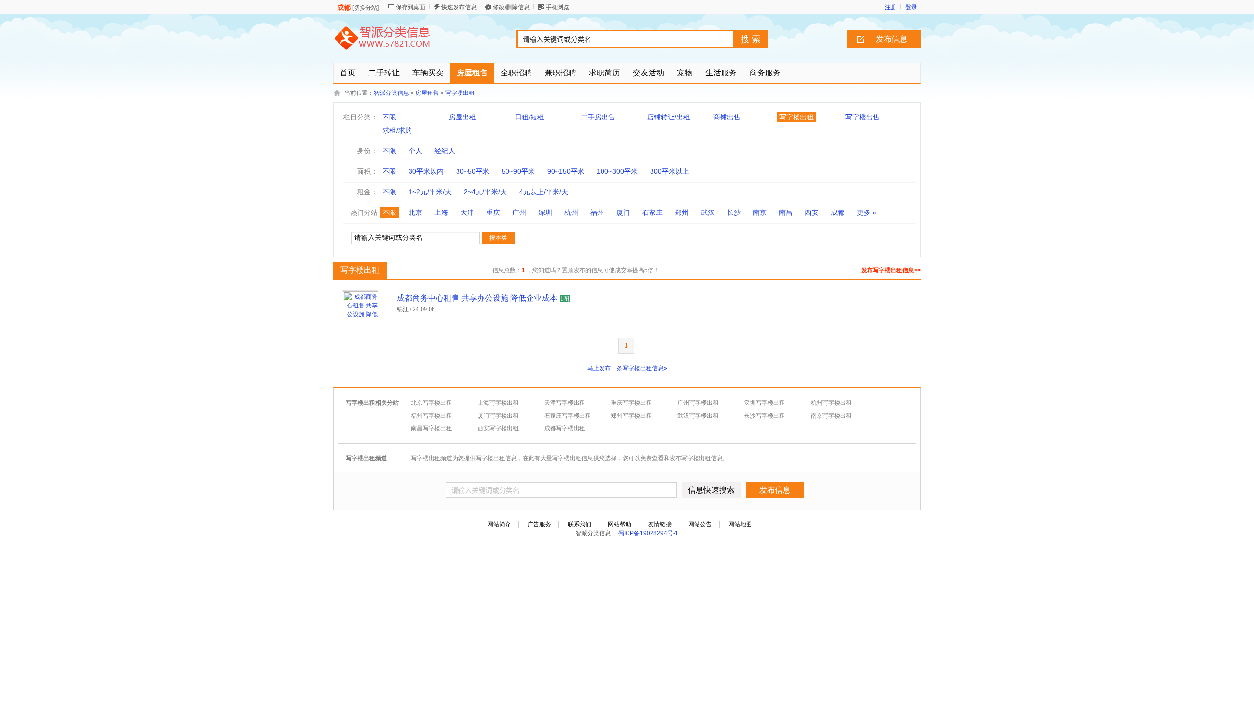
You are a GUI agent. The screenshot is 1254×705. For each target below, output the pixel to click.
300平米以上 (669, 171)
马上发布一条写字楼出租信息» (627, 368)
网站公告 (700, 524)
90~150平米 (565, 171)
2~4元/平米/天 (485, 192)
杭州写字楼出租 (831, 403)
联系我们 (579, 524)
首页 (348, 73)
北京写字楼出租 (431, 403)
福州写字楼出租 (431, 415)
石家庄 (652, 212)
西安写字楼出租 (498, 428)
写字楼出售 (862, 117)
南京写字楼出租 (831, 415)
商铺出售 (727, 117)
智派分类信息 (391, 93)
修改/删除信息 (511, 7)
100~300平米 (617, 171)
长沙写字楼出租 (764, 415)
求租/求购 (397, 130)
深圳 (545, 212)
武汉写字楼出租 (698, 415)
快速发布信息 (459, 7)
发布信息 (891, 39)
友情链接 (660, 524)
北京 (415, 212)
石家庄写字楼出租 (567, 415)
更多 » (866, 212)
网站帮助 (619, 524)
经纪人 (444, 151)
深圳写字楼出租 (764, 403)
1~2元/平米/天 (430, 192)
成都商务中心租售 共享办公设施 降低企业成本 (477, 298)
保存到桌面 (410, 7)
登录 (911, 7)
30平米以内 (426, 171)
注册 (890, 7)
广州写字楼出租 (698, 403)
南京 (760, 212)
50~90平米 (518, 171)
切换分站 (365, 7)
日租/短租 (529, 117)
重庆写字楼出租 (631, 403)
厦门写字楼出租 (498, 415)
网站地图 (740, 524)
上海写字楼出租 (498, 403)
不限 (389, 117)
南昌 (786, 212)
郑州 (682, 212)
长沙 (734, 212)
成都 (837, 212)
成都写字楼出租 (564, 428)
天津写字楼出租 (564, 403)
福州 (597, 212)
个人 (415, 151)
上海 (441, 212)
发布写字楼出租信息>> (891, 270)
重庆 (493, 212)
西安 (812, 212)
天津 (467, 212)
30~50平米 (472, 171)
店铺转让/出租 (668, 117)
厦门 (623, 212)
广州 (519, 212)
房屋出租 (462, 117)
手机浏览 (557, 7)
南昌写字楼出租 (431, 428)
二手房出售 (598, 117)
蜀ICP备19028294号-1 (648, 533)
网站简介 (499, 524)
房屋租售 (427, 93)
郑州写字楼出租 (631, 415)
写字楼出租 (460, 93)
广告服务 (539, 524)
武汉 (708, 212)
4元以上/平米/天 (543, 192)
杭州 (571, 212)
